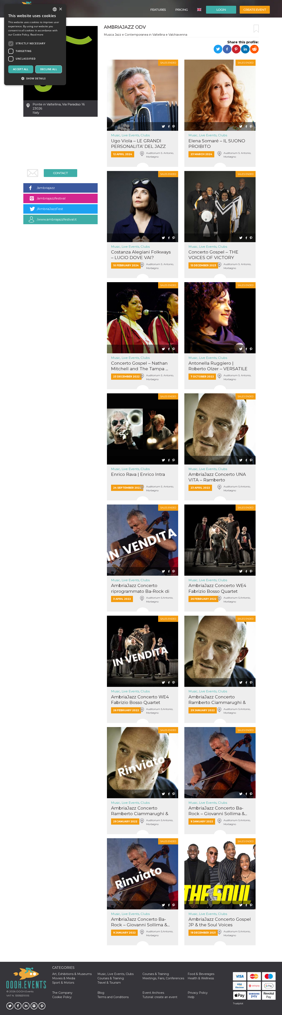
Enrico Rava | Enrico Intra (138, 474)
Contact (60, 173)
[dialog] (35, 44)
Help (191, 997)
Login (221, 10)
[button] (35, 78)
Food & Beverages (201, 974)
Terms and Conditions (113, 997)
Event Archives (153, 993)
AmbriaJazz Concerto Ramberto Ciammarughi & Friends (217, 699)
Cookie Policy (62, 997)
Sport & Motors (63, 982)
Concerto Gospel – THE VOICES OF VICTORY (213, 254)
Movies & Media (63, 978)
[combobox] (55, 9)
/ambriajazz (46, 188)
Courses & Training (155, 974)
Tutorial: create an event (159, 997)
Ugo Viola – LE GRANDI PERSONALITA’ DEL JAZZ (138, 143)
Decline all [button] (48, 69)
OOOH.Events (24, 991)
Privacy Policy (198, 993)
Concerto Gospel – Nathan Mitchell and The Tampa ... (139, 366)
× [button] (60, 9)
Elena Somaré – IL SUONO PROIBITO (216, 143)
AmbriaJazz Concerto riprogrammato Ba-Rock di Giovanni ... (140, 588)
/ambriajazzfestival (51, 198)
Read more (37, 34)
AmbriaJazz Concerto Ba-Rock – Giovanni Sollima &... (217, 810)
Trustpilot (238, 1003)
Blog (100, 993)
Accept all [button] (20, 69)
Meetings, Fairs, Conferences (163, 978)
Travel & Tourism (109, 982)
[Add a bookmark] (256, 29)
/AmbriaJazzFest (50, 209)
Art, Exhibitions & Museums (72, 974)
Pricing (181, 10)
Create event (254, 10)
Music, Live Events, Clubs (130, 135)
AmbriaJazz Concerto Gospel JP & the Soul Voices (219, 922)
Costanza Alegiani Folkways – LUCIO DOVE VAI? (141, 254)
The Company (62, 993)
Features (158, 10)
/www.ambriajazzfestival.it (57, 219)
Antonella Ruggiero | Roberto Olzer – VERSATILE (218, 366)
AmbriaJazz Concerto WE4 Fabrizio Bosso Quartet (217, 588)
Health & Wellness (201, 978)
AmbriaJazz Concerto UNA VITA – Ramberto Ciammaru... (217, 477)
